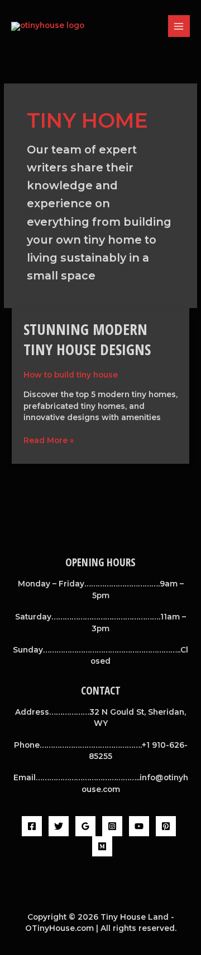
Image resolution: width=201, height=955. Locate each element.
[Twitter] (59, 826)
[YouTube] (139, 826)
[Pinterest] (166, 826)
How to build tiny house (70, 374)
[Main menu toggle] (179, 26)
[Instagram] (112, 826)
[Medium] (102, 846)
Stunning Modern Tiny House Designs (87, 339)
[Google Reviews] (85, 826)
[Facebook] (32, 826)
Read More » (48, 440)
